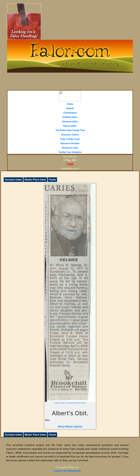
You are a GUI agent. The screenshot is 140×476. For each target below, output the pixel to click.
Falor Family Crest (70, 139)
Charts (52, 179)
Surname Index (70, 121)
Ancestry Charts (70, 134)
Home (70, 104)
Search (70, 108)
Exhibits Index (70, 117)
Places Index (70, 125)
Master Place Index (35, 179)
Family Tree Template (70, 152)
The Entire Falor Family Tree (70, 130)
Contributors (70, 112)
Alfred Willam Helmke (70, 426)
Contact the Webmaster (67, 470)
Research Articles (70, 143)
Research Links (70, 147)
